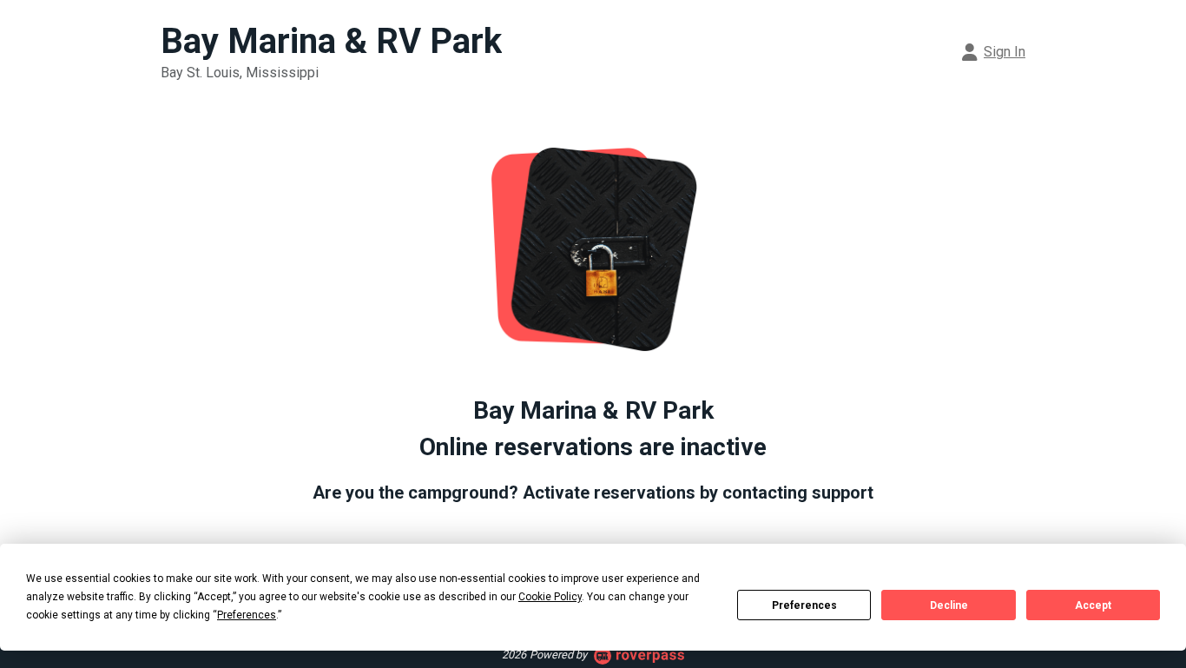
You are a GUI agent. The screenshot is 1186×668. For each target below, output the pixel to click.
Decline (949, 605)
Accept (1093, 605)
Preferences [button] (246, 615)
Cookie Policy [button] (550, 597)
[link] (994, 52)
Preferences (804, 605)
